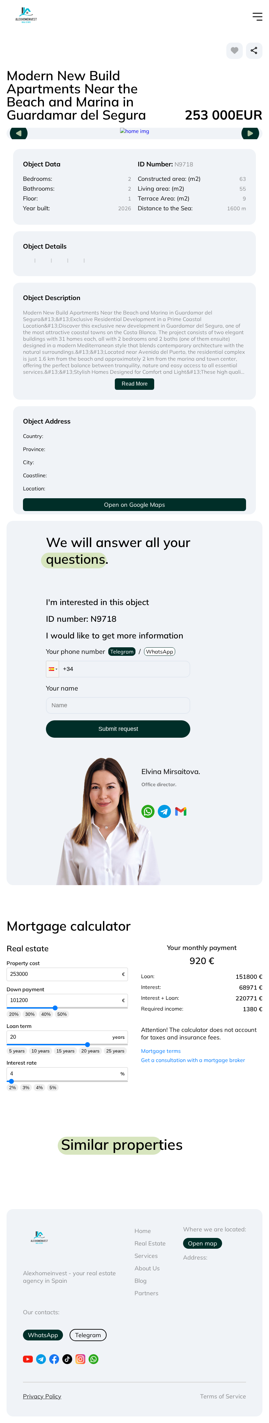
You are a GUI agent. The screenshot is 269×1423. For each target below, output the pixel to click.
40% (46, 1014)
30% (29, 1014)
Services (146, 1256)
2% (12, 1087)
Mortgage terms (161, 1051)
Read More (135, 384)
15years (65, 1050)
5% (53, 1087)
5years (17, 1050)
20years (90, 1050)
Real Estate (150, 1243)
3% (26, 1087)
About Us (147, 1268)
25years (115, 1050)
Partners (146, 1293)
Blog (140, 1280)
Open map (202, 1243)
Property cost (23, 963)
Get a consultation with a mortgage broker (193, 1060)
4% (39, 1087)
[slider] (55, 1007)
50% (62, 1014)
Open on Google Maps (134, 504)
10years (40, 1050)
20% (13, 1014)
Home (142, 1231)
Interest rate (22, 1062)
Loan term (19, 1026)
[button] (52, 669)
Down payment (25, 989)
